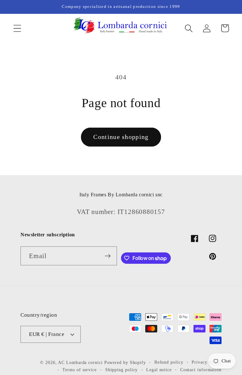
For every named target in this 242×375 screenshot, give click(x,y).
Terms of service (79, 369)
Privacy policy (207, 362)
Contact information (201, 369)
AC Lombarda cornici (80, 362)
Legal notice (159, 369)
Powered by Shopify (125, 362)
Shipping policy (121, 369)
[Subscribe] (108, 256)
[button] (17, 28)
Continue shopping (120, 137)
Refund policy (168, 362)
